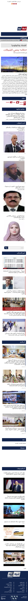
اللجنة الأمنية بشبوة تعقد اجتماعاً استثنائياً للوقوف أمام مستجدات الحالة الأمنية (14, 497)
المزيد (25, 568)
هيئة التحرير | (13, 1)
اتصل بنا (9, 1)
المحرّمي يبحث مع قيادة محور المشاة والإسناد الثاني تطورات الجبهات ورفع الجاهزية (14, 429)
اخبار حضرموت (9, 584)
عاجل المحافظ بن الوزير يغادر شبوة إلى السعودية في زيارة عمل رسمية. (14, 334)
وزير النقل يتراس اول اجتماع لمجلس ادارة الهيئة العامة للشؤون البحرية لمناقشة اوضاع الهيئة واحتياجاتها (14, 406)
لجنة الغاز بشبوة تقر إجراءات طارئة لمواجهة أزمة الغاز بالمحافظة (15, 385)
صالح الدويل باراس (20, 189)
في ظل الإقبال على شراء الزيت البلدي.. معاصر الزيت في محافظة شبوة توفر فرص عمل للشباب (14, 545)
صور (11, 589)
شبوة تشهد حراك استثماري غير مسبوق (14, 521)
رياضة (23, 587)
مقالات (10, 590)
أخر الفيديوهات (21, 468)
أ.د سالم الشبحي (21, 130)
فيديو (23, 590)
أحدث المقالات (21, 123)
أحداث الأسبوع (21, 585)
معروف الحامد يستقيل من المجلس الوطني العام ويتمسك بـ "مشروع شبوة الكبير (14, 292)
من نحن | (18, 1)
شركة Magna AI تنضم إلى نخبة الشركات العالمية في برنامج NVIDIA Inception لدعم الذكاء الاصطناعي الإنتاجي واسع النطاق (15, 115)
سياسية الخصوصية (20, 592)
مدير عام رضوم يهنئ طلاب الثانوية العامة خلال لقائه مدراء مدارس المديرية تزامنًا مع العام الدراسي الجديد (14, 313)
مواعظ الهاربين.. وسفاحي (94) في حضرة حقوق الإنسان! (15, 216)
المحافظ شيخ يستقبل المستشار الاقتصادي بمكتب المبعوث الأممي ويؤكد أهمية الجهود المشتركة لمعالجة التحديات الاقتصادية (14, 362)
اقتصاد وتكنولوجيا (8, 587)
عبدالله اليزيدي (21, 160)
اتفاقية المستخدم (8, 592)
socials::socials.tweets (20, 443)
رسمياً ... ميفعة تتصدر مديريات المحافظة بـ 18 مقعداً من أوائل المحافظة (13, 272)
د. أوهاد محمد (21, 219)
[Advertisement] (14, 16)
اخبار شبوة (22, 584)
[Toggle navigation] (24, 34)
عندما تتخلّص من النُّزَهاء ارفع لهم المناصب (15, 157)
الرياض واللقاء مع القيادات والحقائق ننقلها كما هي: (15, 128)
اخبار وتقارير (22, 582)
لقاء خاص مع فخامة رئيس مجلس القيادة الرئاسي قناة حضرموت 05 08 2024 (14, 473)
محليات (10, 582)
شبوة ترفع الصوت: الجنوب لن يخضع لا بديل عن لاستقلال (14, 187)
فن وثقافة (22, 589)
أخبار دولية (9, 585)
